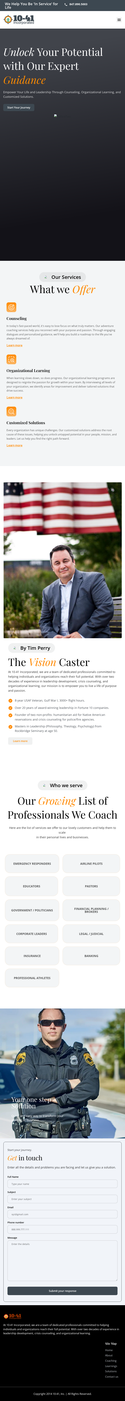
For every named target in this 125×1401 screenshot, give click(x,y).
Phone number (15, 1222)
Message (12, 1237)
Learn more (14, 345)
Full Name (13, 1176)
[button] (119, 19)
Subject (11, 1192)
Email (10, 1207)
